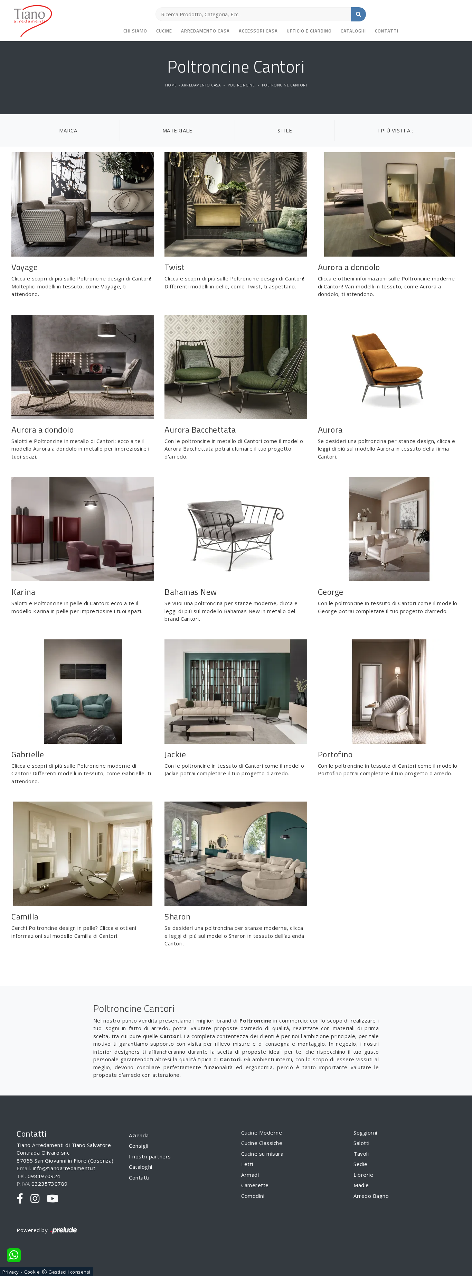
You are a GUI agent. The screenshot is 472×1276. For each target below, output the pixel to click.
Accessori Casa (258, 30)
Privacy (10, 1272)
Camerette (255, 1185)
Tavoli (361, 1153)
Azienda (139, 1135)
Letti (247, 1164)
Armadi (250, 1174)
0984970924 (44, 1176)
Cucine (164, 30)
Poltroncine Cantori (284, 85)
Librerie (363, 1174)
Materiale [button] (177, 130)
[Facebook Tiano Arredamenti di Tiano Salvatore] (20, 1199)
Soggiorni (365, 1132)
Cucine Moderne (261, 1132)
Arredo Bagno (371, 1195)
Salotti (361, 1142)
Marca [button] (68, 130)
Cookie (32, 1272)
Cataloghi (353, 30)
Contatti (386, 30)
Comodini (252, 1195)
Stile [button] (284, 130)
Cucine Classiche (261, 1142)
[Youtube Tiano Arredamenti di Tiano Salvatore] (53, 1199)
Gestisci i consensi (69, 1272)
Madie (361, 1185)
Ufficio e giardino (309, 30)
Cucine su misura (262, 1153)
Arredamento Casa (205, 30)
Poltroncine (241, 85)
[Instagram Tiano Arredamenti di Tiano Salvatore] (35, 1199)
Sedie (360, 1164)
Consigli (138, 1145)
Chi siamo (135, 30)
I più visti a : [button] (395, 130)
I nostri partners (150, 1156)
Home (171, 85)
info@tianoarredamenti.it (64, 1168)
